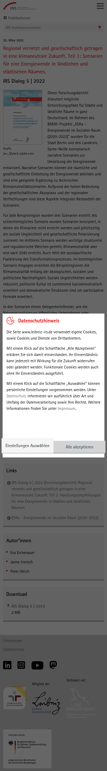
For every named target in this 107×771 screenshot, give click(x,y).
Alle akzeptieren (79, 446)
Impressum (66, 408)
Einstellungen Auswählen (27, 445)
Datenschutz (16, 395)
